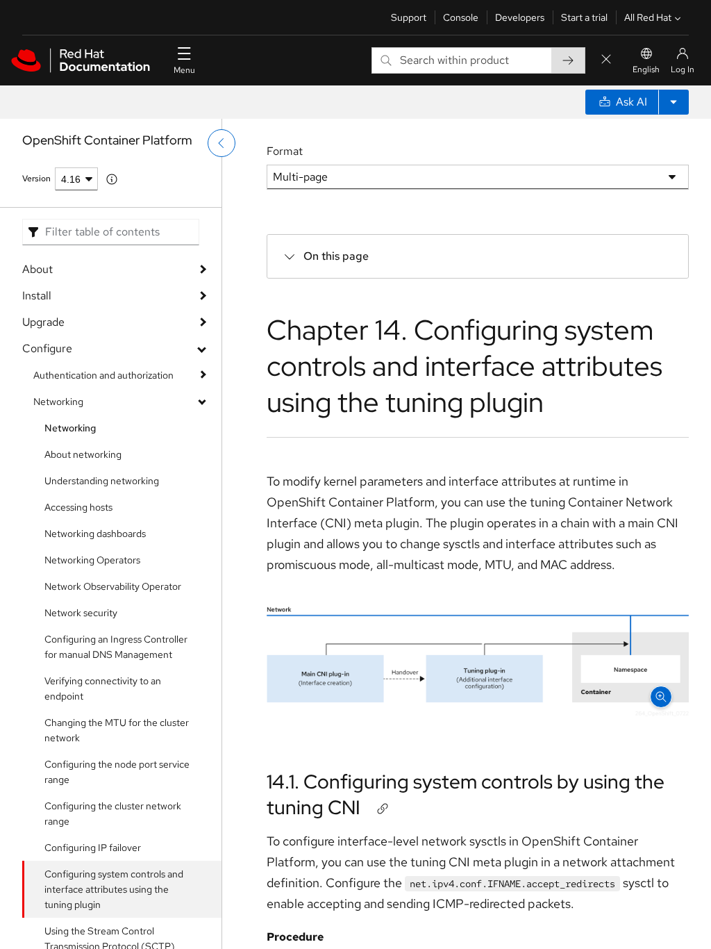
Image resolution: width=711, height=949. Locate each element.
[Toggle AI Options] (673, 102)
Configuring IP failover (92, 847)
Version (36, 178)
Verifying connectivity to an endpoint (102, 688)
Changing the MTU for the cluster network (116, 730)
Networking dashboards (95, 533)
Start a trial (584, 17)
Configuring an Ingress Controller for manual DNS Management (115, 647)
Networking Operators (92, 560)
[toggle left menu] (221, 143)
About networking (83, 454)
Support (408, 17)
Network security (80, 612)
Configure (47, 348)
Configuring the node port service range (117, 772)
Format (285, 151)
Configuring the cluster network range (112, 813)
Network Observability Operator (112, 586)
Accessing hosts (78, 507)
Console (460, 17)
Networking (58, 401)
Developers (519, 17)
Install (36, 295)
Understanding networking (101, 480)
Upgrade (43, 322)
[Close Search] (606, 60)
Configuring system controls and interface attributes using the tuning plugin (113, 889)
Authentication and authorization (103, 375)
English (646, 69)
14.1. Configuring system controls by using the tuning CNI (465, 794)
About (37, 269)
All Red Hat (647, 17)
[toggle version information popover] (112, 179)
